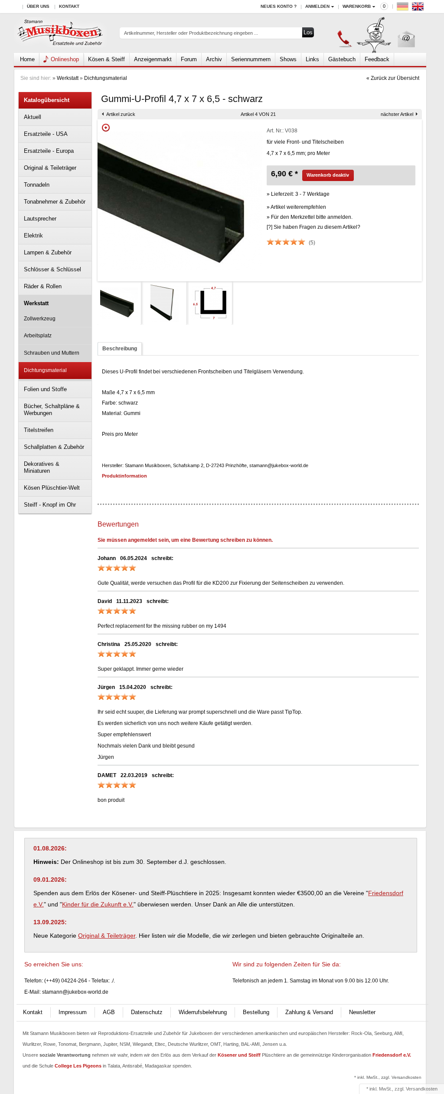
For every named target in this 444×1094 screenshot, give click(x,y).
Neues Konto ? (279, 6)
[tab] (120, 349)
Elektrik (33, 235)
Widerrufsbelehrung (203, 1012)
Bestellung (256, 1012)
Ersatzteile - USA (46, 134)
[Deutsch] (404, 8)
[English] (419, 8)
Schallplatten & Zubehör (54, 447)
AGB (109, 1012)
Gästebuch (342, 59)
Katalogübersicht (46, 100)
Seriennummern (251, 59)
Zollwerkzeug (40, 319)
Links (312, 59)
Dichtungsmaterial (105, 78)
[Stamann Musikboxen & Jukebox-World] (60, 33)
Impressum (73, 1012)
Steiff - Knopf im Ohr (50, 504)
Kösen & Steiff (106, 59)
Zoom (106, 128)
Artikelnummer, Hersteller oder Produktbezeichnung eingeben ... (191, 33)
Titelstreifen (38, 430)
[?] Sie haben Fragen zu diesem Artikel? (313, 227)
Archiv (214, 59)
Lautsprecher (40, 218)
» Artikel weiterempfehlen (296, 207)
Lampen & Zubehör (48, 252)
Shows (288, 59)
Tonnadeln (36, 184)
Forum (189, 59)
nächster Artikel (397, 114)
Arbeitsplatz (38, 336)
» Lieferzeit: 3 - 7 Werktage (298, 194)
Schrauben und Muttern (51, 353)
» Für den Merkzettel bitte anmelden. (310, 217)
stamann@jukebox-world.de (75, 992)
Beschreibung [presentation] (119, 349)
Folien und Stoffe (45, 389)
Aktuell (32, 117)
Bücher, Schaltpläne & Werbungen (52, 409)
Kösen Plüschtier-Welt (52, 487)
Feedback (377, 59)
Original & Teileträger (50, 168)
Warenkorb (357, 6)
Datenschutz (147, 1012)
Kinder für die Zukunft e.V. (98, 904)
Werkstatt (67, 78)
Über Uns (38, 6)
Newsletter (362, 1012)
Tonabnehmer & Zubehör (54, 201)
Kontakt (69, 6)
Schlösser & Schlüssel (52, 269)
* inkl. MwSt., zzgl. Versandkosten (387, 1077)
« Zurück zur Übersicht (392, 78)
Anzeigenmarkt (153, 59)
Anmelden (317, 6)
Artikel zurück (120, 114)
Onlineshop (65, 59)
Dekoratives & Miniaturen (41, 467)
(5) (312, 243)
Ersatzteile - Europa (49, 151)
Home (27, 59)
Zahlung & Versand (309, 1012)
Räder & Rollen (43, 286)
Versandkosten (421, 1088)
